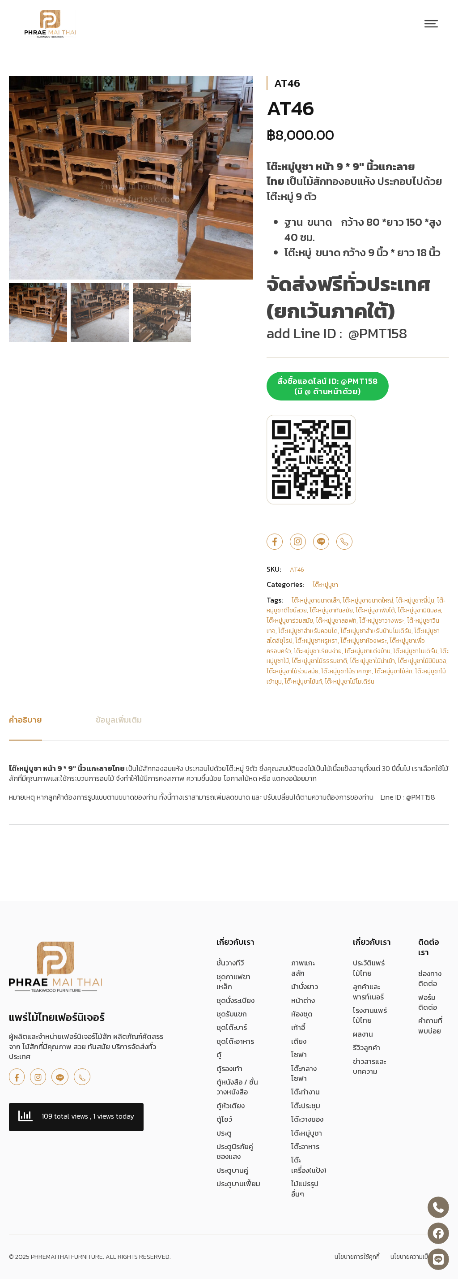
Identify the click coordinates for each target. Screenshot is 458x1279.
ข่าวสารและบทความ (369, 1066)
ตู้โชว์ (224, 1119)
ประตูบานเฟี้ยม (238, 1184)
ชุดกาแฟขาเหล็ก (233, 982)
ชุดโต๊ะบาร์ (231, 1027)
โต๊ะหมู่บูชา (306, 1133)
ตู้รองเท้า (229, 1068)
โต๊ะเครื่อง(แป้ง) (308, 1165)
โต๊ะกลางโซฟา (304, 1074)
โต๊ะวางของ (307, 1119)
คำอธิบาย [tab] (25, 720)
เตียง (298, 1041)
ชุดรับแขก (231, 1014)
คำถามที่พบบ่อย (430, 1026)
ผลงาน (363, 1034)
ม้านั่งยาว (304, 986)
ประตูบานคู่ (232, 1170)
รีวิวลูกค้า (366, 1047)
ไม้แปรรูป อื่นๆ (304, 1189)
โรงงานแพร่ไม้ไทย (370, 1015)
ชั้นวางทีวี (230, 963)
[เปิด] (431, 24)
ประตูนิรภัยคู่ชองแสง (234, 1151)
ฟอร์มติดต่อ (427, 1002)
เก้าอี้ (298, 1027)
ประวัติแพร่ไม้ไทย (369, 968)
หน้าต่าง (303, 1000)
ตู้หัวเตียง (230, 1106)
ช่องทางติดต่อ (429, 979)
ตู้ (218, 1054)
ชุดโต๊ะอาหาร (235, 1041)
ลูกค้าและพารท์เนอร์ (368, 992)
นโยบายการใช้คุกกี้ (357, 1257)
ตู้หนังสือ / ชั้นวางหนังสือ (237, 1087)
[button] (241, 88)
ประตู (224, 1133)
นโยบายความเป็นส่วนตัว (419, 1257)
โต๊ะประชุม (305, 1106)
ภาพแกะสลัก (303, 968)
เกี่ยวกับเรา (235, 942)
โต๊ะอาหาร (305, 1146)
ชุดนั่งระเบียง (235, 1000)
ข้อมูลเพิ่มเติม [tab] (119, 720)
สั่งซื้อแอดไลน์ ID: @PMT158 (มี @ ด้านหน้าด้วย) (327, 386)
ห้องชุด (302, 1014)
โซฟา (299, 1054)
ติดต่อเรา (428, 947)
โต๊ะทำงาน (305, 1092)
